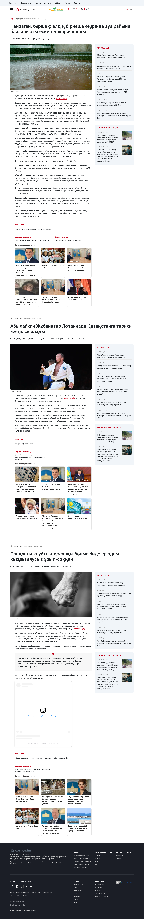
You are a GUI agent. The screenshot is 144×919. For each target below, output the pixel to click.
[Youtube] (31, 887)
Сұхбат (76, 900)
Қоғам (67, 3)
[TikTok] (22, 886)
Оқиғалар (77, 896)
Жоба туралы (99, 885)
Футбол (97, 855)
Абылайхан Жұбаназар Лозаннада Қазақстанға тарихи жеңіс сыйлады (111, 56)
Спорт (39, 318)
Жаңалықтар (26, 3)
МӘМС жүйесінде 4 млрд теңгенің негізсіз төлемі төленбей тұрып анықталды (32, 770)
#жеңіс (32, 444)
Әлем (75, 902)
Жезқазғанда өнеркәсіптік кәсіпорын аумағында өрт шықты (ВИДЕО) (111, 104)
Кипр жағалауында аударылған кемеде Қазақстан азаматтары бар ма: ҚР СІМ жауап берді (112, 92)
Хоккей (97, 858)
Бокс (96, 861)
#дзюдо (25, 444)
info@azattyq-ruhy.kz (17, 905)
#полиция (25, 758)
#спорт (17, 444)
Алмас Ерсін (18, 318)
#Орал (17, 758)
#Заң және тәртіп (61, 758)
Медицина (119, 855)
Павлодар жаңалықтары (82, 864)
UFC (96, 864)
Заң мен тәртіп (79, 3)
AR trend (47, 3)
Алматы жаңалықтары (82, 858)
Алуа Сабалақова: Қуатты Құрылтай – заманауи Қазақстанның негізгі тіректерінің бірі (114, 115)
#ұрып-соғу (48, 758)
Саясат (76, 887)
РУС (131, 10)
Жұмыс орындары (101, 896)
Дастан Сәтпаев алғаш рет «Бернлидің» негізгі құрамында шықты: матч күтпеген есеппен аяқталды (31, 457)
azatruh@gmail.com (17, 902)
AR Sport (58, 3)
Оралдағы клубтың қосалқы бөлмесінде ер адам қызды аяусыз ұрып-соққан (114, 67)
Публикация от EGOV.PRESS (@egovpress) (43, 743)
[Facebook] (12, 886)
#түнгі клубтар (36, 758)
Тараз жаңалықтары (81, 867)
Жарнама (98, 891)
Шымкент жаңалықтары (82, 861)
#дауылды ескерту (44, 229)
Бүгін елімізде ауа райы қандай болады (69, 240)
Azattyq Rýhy (79, 629)
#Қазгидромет (30, 229)
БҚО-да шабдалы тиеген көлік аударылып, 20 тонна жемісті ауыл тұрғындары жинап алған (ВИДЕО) (107, 138)
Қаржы (38, 3)
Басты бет (13, 3)
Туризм (118, 858)
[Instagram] (17, 886)
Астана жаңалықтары (81, 855)
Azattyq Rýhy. (61, 98)
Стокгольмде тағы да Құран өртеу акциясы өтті (32, 240)
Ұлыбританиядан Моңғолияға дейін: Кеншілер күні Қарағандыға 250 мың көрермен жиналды (111, 79)
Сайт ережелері (100, 893)
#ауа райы (19, 229)
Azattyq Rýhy (18, 19)
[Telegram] (26, 887)
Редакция (98, 887)
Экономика (78, 891)
